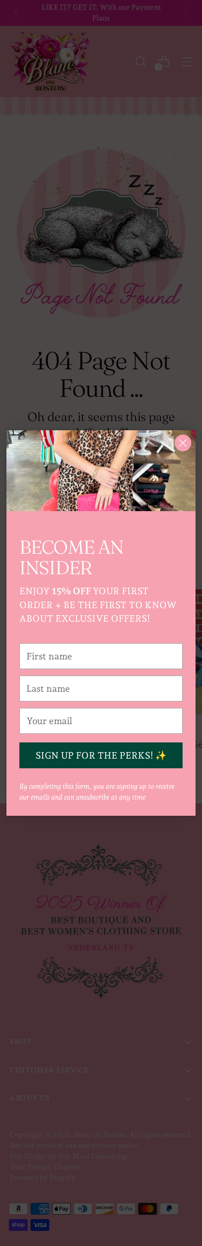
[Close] (183, 443)
